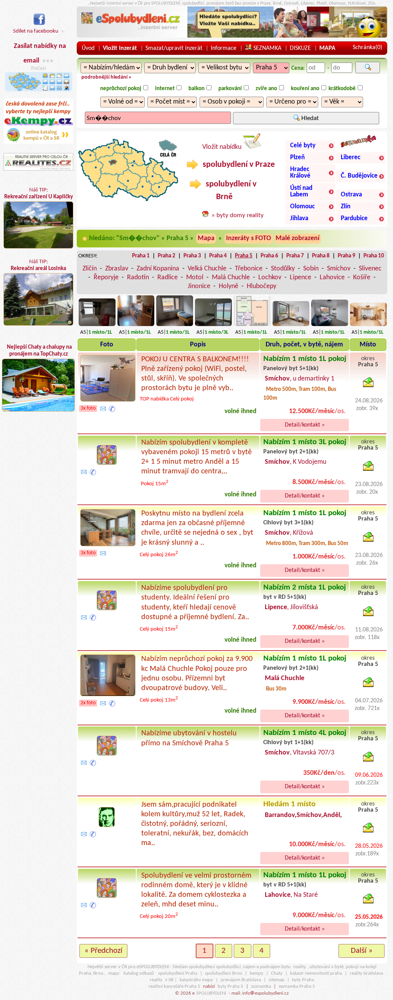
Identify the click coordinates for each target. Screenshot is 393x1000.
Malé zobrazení (297, 238)
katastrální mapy (196, 979)
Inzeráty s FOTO (248, 238)
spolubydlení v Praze (238, 164)
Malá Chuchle (231, 277)
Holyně (228, 286)
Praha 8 (321, 256)
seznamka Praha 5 (297, 986)
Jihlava (299, 219)
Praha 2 (166, 256)
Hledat (309, 118)
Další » (362, 951)
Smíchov (338, 268)
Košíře (361, 277)
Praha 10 (373, 256)
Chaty (276, 973)
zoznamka (261, 986)
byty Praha (303, 979)
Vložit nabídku (222, 147)
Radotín (138, 277)
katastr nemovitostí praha (316, 973)
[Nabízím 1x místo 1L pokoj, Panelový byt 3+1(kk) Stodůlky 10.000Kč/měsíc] (97, 326)
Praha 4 (218, 256)
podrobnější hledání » (106, 77)
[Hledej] (367, 67)
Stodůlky (283, 268)
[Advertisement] (38, 487)
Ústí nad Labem (301, 191)
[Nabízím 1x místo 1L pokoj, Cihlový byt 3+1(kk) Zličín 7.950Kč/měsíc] (136, 326)
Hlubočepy (261, 286)
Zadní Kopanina (158, 268)
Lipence (300, 277)
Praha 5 (244, 256)
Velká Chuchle (207, 268)
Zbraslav (116, 268)
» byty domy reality (237, 216)
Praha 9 (346, 256)
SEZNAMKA (266, 48)
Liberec (350, 158)
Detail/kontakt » (305, 425)
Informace (223, 48)
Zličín (90, 268)
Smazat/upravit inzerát (173, 48)
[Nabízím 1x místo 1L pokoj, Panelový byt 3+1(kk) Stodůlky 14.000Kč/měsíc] (175, 326)
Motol (194, 277)
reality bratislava (366, 973)
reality (299, 966)
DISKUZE (300, 48)
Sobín (311, 268)
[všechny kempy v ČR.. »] (38, 142)
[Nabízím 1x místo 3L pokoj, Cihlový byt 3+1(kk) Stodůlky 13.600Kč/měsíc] (213, 326)
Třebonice (249, 268)
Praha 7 (295, 256)
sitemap (276, 979)
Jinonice (199, 286)
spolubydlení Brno (223, 973)
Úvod (88, 48)
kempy (256, 973)
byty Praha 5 (230, 986)
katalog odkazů (139, 973)
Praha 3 (192, 256)
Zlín (345, 207)
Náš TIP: (38, 193)
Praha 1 (141, 256)
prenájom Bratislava (241, 979)
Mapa (206, 238)
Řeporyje (106, 277)
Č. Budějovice (359, 176)
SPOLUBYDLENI (211, 993)
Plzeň (297, 158)
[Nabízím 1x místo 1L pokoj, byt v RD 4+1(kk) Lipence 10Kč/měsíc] (330, 326)
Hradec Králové (300, 172)
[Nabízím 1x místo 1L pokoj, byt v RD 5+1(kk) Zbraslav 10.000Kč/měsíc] (368, 326)
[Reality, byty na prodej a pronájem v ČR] (38, 171)
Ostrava (351, 195)
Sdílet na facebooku (35, 31)
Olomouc (302, 207)
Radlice (167, 277)
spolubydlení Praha (177, 973)
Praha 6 (269, 256)
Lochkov (269, 277)
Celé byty (302, 146)
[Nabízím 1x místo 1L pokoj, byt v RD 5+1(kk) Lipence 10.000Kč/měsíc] (291, 326)
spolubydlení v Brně (230, 190)
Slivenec (370, 268)
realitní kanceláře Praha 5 (174, 986)
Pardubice (354, 219)
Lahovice (332, 277)
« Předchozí (103, 951)
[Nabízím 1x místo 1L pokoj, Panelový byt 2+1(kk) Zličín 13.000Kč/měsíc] (252, 326)
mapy (113, 973)
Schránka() (367, 47)
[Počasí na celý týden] (38, 94)
